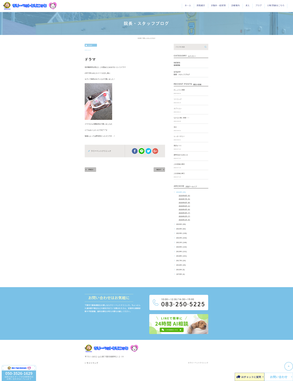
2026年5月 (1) (184, 206)
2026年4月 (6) (184, 209)
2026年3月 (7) (184, 213)
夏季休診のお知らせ (181, 155)
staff (90, 45)
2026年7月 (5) (184, 199)
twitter (148, 151)
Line (141, 151)
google (155, 151)
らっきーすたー (179, 136)
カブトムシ (178, 108)
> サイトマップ (91, 363)
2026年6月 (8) (184, 202)
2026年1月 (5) (184, 220)
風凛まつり (178, 145)
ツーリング (178, 99)
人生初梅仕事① (179, 173)
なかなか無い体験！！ (182, 118)
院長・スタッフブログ (149, 38)
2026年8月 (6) (184, 196)
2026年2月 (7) (184, 216)
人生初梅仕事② (179, 164)
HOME (140, 38)
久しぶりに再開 (179, 90)
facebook (135, 151)
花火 (175, 127)
